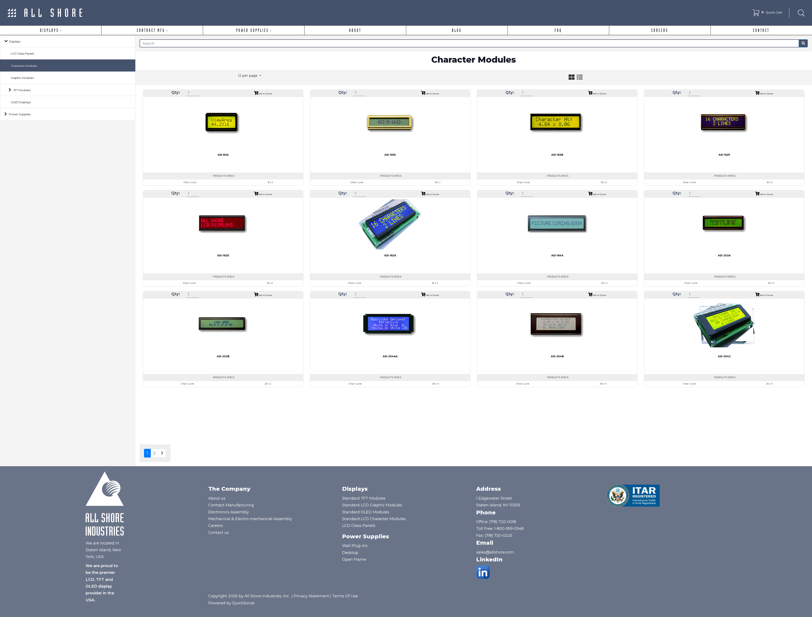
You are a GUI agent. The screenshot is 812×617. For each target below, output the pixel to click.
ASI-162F (724, 154)
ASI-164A (557, 255)
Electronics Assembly (228, 512)
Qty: (175, 92)
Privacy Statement (311, 596)
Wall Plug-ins (355, 545)
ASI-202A (724, 255)
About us (216, 498)
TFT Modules (21, 90)
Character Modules (24, 65)
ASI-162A (390, 255)
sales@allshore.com (495, 552)
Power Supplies (20, 114)
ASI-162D (223, 255)
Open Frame (354, 559)
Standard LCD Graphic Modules (372, 505)
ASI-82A (223, 154)
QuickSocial (243, 603)
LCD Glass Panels (22, 53)
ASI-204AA (390, 356)
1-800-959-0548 (509, 528)
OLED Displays (21, 102)
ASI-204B (557, 356)
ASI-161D (390, 154)
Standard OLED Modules (365, 512)
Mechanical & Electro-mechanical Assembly (250, 519)
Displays (14, 41)
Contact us (218, 532)
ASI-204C (724, 356)
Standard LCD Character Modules (374, 519)
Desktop (350, 552)
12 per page (248, 76)
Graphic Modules (22, 78)
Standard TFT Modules (363, 498)
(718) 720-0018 (502, 521)
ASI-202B (223, 356)
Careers (215, 525)
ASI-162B (557, 154)
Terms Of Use (345, 596)
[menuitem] (51, 30)
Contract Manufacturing (231, 505)
